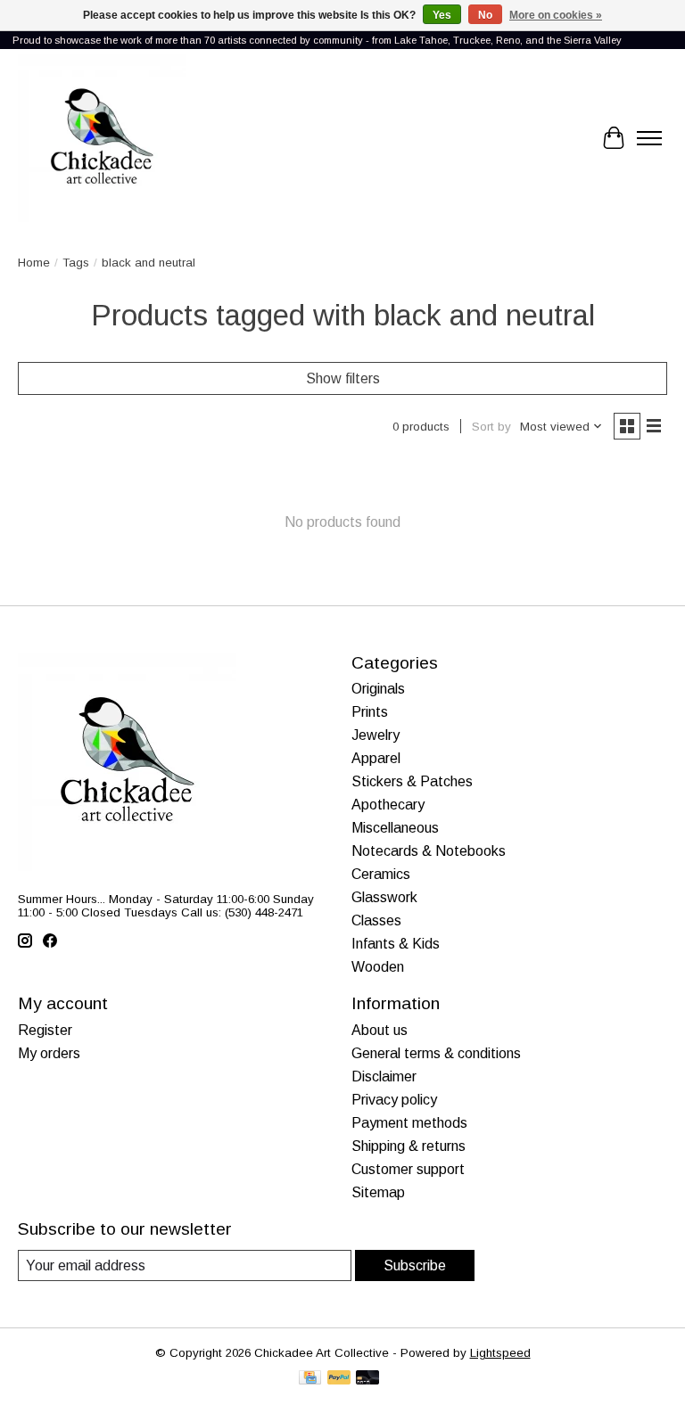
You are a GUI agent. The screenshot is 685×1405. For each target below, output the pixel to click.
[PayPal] (339, 1378)
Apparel (375, 758)
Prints (369, 711)
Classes (376, 920)
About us (379, 1030)
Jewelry (375, 735)
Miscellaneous (395, 827)
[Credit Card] (310, 1378)
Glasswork (384, 897)
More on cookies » (555, 15)
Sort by (491, 426)
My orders (49, 1053)
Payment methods (409, 1122)
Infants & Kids (395, 943)
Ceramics (380, 874)
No (485, 15)
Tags (75, 262)
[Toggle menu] (649, 138)
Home (34, 262)
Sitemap (378, 1192)
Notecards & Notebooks (428, 851)
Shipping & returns (408, 1146)
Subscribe (415, 1265)
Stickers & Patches (412, 781)
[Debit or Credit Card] (367, 1378)
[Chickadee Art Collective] (102, 138)
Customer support (408, 1169)
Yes (442, 15)
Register (45, 1030)
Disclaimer (384, 1076)
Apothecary (388, 804)
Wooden (377, 966)
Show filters (343, 378)
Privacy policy (394, 1099)
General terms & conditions (436, 1053)
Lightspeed (500, 1353)
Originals (378, 688)
